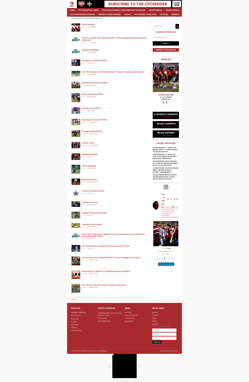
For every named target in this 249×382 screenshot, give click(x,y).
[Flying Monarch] (75, 181)
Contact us (74, 327)
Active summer (88, 24)
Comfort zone (88, 143)
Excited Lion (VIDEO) (91, 108)
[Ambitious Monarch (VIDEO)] (75, 85)
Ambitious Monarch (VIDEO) (94, 83)
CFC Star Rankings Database (82, 14)
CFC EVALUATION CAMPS (88, 10)
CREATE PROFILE (155, 10)
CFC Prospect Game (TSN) (145, 14)
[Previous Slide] (109, 365)
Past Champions (129, 318)
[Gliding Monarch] (75, 156)
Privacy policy (75, 319)
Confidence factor (90, 202)
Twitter (154, 318)
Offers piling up (89, 166)
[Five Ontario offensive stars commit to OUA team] (75, 288)
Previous (74, 299)
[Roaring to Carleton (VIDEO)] (75, 62)
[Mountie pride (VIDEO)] (75, 133)
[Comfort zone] (75, 145)
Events (127, 14)
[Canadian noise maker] (75, 225)
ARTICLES (164, 14)
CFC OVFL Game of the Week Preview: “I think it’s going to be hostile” (113, 72)
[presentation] (163, 102)
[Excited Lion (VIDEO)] (75, 110)
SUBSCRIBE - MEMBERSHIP (78, 312)
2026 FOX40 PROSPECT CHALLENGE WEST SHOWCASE (123, 10)
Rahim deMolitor (93, 182)
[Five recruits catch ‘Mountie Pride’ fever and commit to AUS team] (75, 261)
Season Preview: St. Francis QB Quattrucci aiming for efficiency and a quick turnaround (165, 156)
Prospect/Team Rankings (110, 14)
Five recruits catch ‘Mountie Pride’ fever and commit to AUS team (111, 257)
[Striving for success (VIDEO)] (75, 122)
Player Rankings (102, 318)
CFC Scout (90, 156)
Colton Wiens (92, 42)
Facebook (155, 315)
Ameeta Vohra (92, 63)
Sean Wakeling (91, 85)
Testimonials (74, 324)
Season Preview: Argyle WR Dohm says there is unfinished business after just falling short (165, 163)
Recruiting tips (129, 321)
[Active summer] (75, 27)
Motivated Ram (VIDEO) (92, 94)
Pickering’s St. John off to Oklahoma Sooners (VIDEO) (106, 271)
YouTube (154, 321)
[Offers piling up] (75, 169)
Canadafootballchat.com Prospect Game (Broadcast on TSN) (110, 314)
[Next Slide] (140, 365)
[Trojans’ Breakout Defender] (75, 215)
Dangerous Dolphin (90, 50)
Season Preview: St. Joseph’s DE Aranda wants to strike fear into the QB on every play (165, 150)
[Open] (165, 233)
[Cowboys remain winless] (75, 193)
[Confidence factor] (75, 204)
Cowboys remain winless (93, 191)
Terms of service (76, 315)
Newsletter (155, 324)
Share (118, 380)
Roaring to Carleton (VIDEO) (94, 60)
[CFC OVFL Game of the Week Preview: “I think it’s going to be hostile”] (75, 74)
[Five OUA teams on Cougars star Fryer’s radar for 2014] (75, 248)
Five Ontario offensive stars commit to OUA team (104, 285)
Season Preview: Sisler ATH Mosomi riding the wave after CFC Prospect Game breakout (165, 170)
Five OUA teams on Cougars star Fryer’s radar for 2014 (106, 246)
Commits (175, 14)
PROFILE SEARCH (172, 10)
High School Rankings (104, 321)
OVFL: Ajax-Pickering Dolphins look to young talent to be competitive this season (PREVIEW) (113, 235)
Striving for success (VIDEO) (94, 120)
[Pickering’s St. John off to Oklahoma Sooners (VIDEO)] (75, 274)
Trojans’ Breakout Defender (94, 213)
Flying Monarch (89, 179)
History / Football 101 (131, 315)
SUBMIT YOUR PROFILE (166, 50)
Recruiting (128, 312)
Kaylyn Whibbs (92, 27)
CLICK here (177, 4)
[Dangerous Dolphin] (75, 51)
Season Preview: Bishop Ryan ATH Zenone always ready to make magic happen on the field (165, 177)
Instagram (155, 312)
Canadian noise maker (92, 224)
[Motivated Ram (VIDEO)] (75, 97)
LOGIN (72, 10)
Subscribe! (157, 342)
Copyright (74, 322)
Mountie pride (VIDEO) (92, 131)
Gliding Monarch (89, 154)
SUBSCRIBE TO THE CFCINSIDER (137, 4)
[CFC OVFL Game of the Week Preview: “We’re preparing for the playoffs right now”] (75, 39)
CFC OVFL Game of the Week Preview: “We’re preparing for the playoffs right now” (114, 39)
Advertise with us (76, 330)
